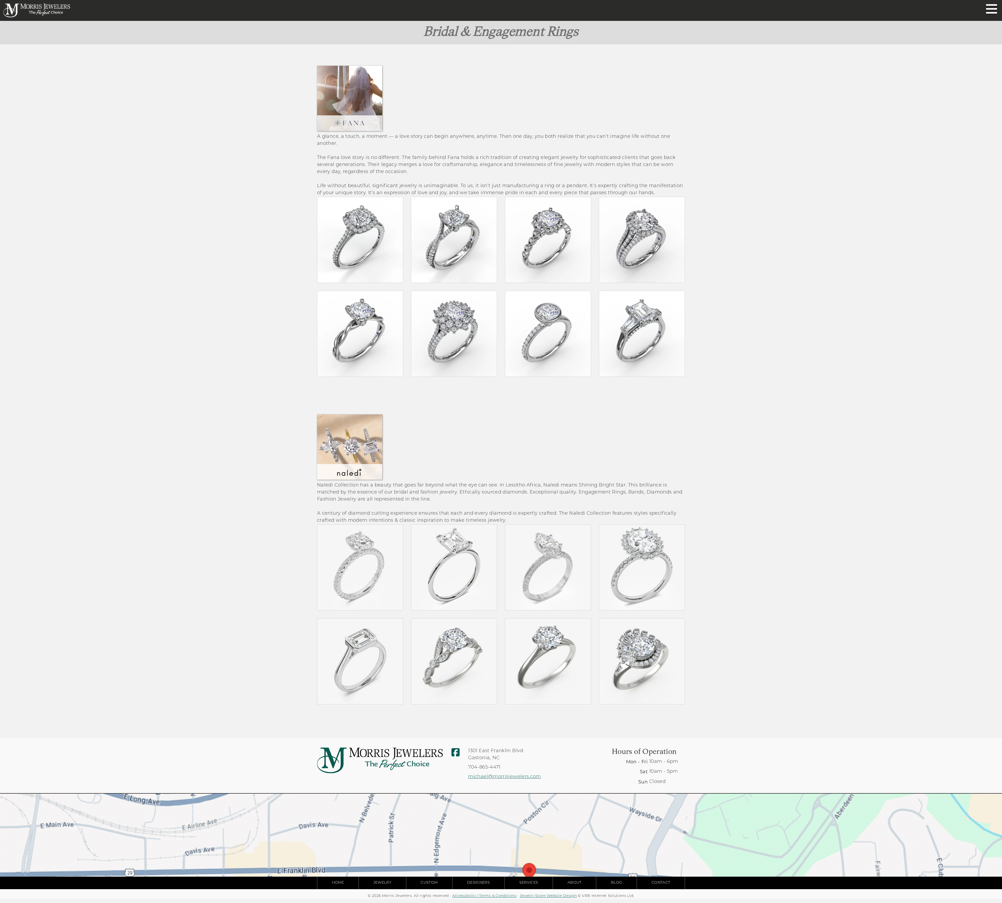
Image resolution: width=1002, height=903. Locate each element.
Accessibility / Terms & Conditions (484, 896)
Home (338, 883)
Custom (429, 883)
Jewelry (382, 883)
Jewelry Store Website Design (548, 896)
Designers (478, 883)
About (575, 883)
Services (528, 883)
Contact (661, 883)
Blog (616, 883)
